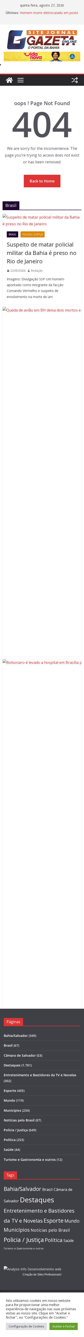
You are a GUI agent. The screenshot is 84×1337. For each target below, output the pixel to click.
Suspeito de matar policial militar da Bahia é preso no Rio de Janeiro (42, 252)
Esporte (10, 1090)
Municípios (12, 1110)
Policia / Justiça (32, 234)
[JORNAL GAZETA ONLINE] (9, 80)
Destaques (12, 1065)
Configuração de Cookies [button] (26, 1326)
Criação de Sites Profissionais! (42, 1274)
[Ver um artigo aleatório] (74, 80)
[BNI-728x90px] (42, 55)
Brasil (12, 234)
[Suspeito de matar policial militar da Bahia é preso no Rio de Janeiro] (42, 220)
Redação (37, 271)
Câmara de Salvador (20, 1055)
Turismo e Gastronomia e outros (30, 1159)
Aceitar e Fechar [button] (63, 1326)
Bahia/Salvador (16, 1035)
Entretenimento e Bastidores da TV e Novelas (40, 1075)
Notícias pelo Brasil (19, 1120)
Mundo (9, 1100)
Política (10, 1140)
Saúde (9, 1149)
